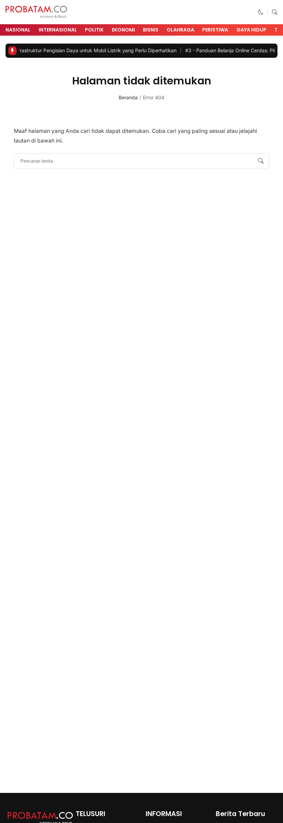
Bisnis (150, 29)
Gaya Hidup (251, 29)
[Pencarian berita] (261, 161)
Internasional (58, 29)
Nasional (18, 29)
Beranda (128, 97)
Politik (94, 29)
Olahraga (180, 29)
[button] (261, 12)
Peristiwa (215, 29)
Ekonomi (123, 29)
